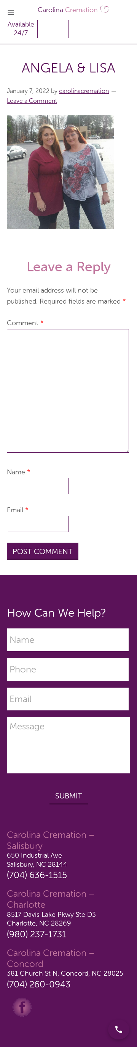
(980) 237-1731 (36, 934)
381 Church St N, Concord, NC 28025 (65, 973)
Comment (25, 323)
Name (18, 472)
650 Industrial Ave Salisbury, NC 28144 (37, 859)
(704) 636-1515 (37, 874)
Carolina (68, 10)
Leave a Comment (32, 100)
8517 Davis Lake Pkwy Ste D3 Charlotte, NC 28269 (51, 918)
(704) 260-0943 (38, 984)
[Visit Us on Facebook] (22, 1007)
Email (18, 510)
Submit (68, 795)
